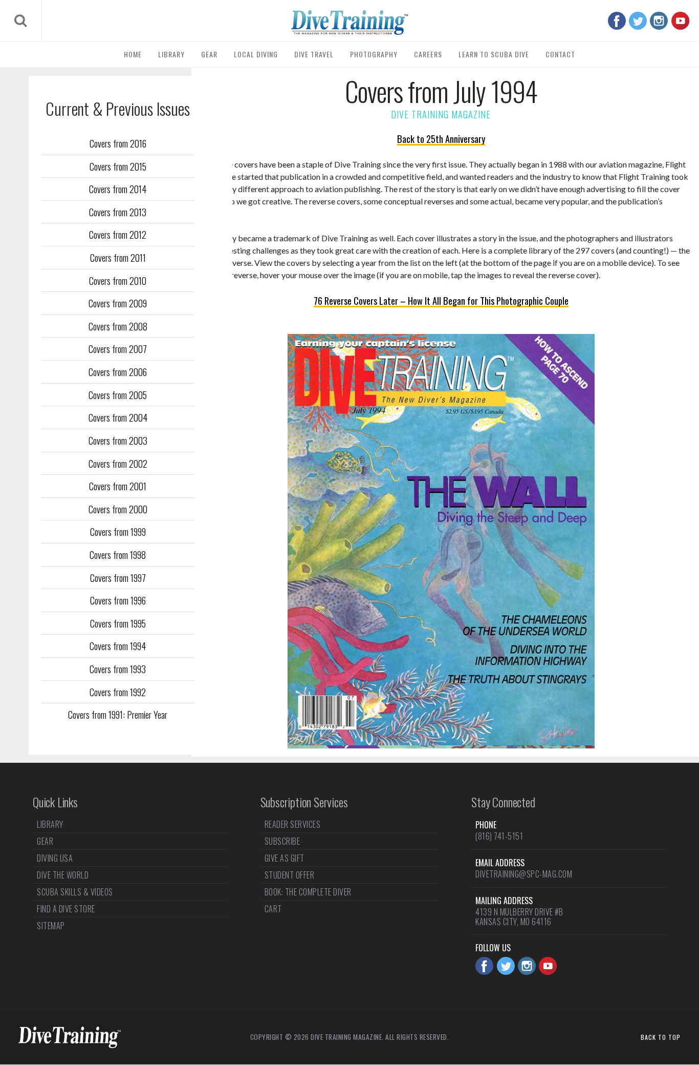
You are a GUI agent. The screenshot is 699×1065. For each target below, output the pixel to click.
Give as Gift (284, 858)
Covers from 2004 (118, 417)
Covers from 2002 (118, 463)
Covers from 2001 (117, 486)
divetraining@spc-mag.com (523, 874)
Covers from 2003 (118, 440)
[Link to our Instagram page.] (659, 21)
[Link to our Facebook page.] (617, 21)
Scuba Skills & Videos (75, 892)
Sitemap (51, 926)
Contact (560, 54)
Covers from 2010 (117, 280)
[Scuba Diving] (349, 22)
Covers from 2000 (118, 509)
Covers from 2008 (118, 326)
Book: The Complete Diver (308, 892)
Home (133, 54)
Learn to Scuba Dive (493, 54)
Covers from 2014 (117, 189)
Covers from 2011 (118, 257)
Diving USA (55, 858)
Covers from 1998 (118, 554)
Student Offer (290, 875)
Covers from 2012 (117, 234)
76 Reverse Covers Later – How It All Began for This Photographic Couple (441, 300)
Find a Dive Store (66, 909)
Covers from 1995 (118, 623)
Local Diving (256, 54)
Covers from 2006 (118, 372)
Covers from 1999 (118, 531)
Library (171, 54)
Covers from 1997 (118, 577)
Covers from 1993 (118, 669)
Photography (374, 54)
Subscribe (282, 841)
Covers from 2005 (118, 395)
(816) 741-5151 (499, 836)
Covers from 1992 (118, 692)
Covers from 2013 (117, 212)
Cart (273, 909)
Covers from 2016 (118, 143)
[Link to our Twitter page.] (638, 21)
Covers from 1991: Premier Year (117, 714)
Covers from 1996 (118, 600)
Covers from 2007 (118, 349)
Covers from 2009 (118, 303)
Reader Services (293, 825)
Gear (209, 54)
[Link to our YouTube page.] (680, 21)
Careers (428, 54)
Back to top (661, 1037)
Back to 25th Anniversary (441, 138)
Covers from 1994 (118, 646)
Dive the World (63, 875)
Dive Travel (314, 54)
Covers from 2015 (118, 166)
